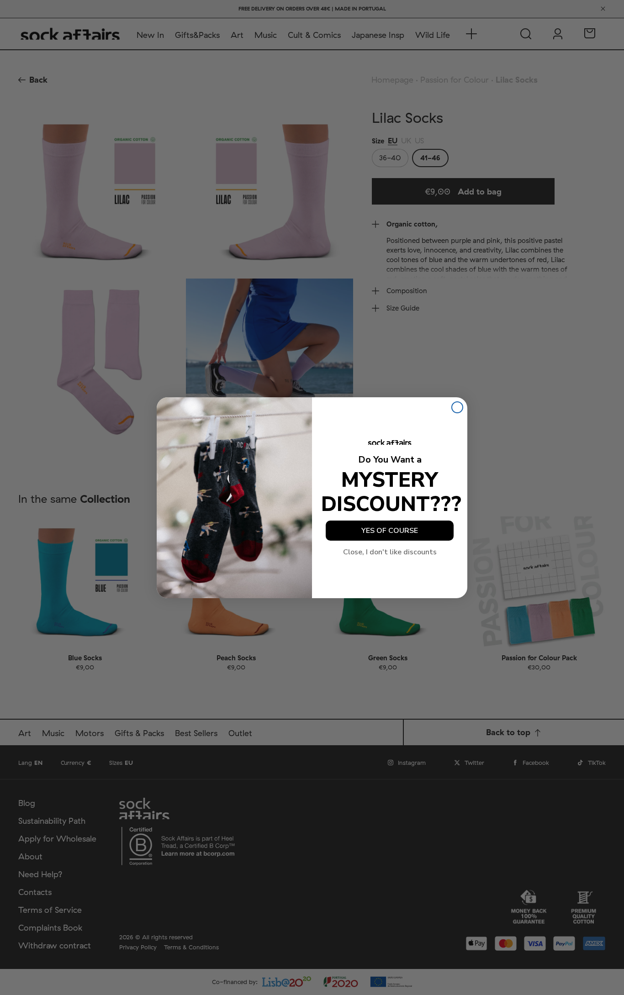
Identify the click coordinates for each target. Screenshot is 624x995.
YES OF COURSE (389, 531)
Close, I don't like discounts (390, 552)
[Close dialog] (457, 407)
